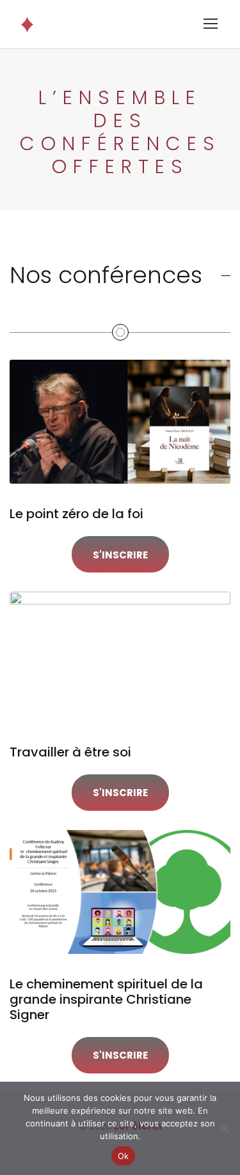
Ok (123, 1156)
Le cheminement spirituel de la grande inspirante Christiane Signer (106, 999)
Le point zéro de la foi (76, 514)
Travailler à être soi (70, 752)
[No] (224, 1128)
